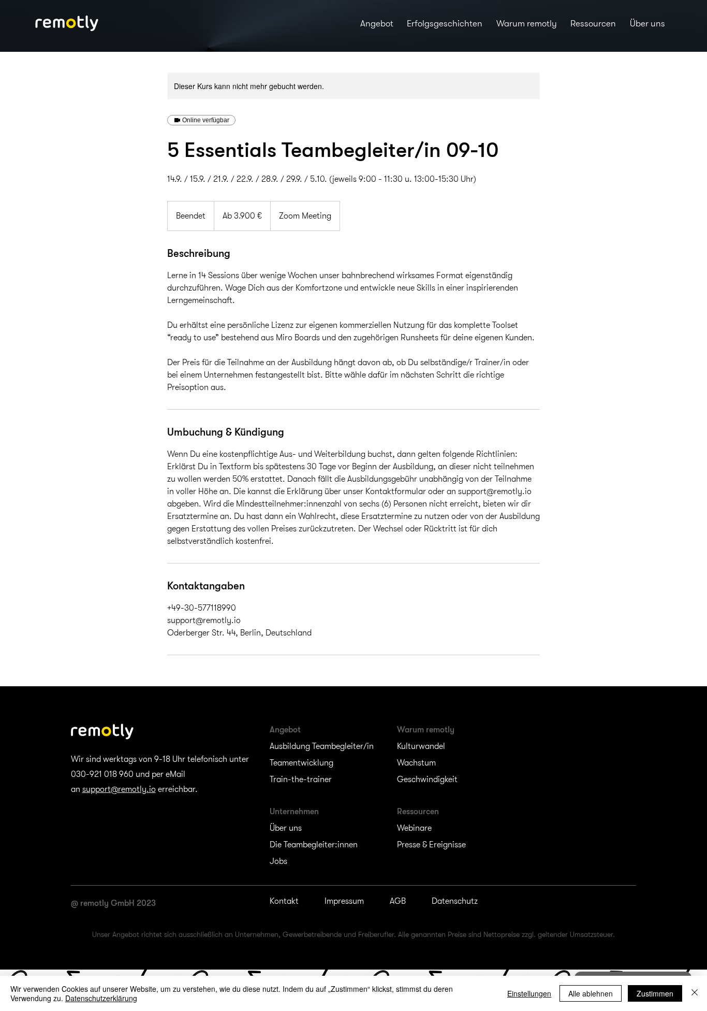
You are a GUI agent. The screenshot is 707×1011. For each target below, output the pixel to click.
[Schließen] (694, 993)
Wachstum (416, 763)
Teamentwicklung (301, 763)
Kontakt (284, 901)
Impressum (344, 901)
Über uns (286, 828)
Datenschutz (455, 901)
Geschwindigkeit (427, 779)
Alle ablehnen (590, 993)
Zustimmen (655, 993)
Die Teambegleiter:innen (314, 844)
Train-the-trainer (301, 779)
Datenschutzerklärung (101, 998)
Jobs (278, 861)
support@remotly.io (119, 789)
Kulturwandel (421, 746)
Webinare (414, 828)
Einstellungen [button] (529, 993)
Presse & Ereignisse (431, 844)
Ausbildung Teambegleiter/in (322, 746)
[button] (377, 23)
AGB (398, 901)
